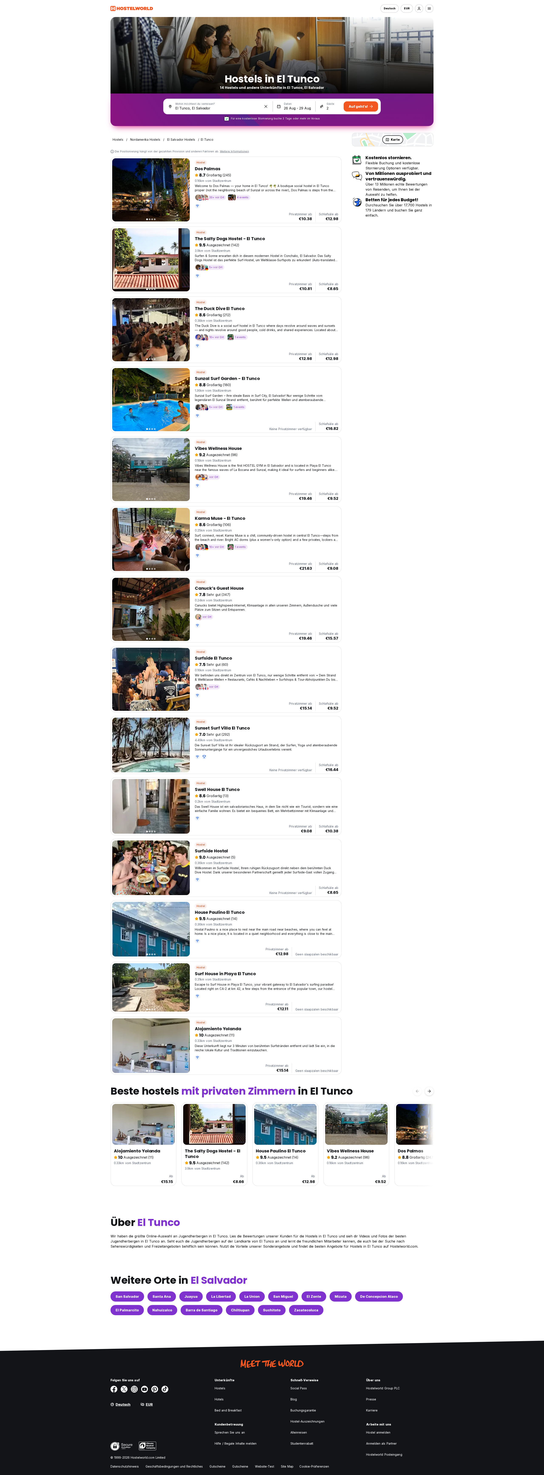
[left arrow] (417, 1091)
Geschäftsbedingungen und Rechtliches (174, 1466)
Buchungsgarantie (303, 1410)
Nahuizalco (162, 1310)
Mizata (341, 1296)
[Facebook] (113, 1389)
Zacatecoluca (306, 1310)
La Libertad (221, 1296)
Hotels (219, 1399)
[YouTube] (144, 1389)
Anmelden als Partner (381, 1443)
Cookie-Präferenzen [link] (314, 1466)
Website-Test (264, 1466)
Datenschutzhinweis (124, 1466)
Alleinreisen (298, 1432)
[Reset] (266, 106)
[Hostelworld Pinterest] (154, 1389)
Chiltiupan (240, 1310)
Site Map (287, 1466)
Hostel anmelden (378, 1432)
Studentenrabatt (301, 1443)
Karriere (372, 1410)
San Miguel (283, 1296)
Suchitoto (271, 1310)
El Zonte (314, 1296)
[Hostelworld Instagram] (134, 1389)
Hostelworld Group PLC (383, 1388)
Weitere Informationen (234, 151)
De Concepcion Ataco (379, 1296)
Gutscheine (217, 1466)
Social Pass (298, 1388)
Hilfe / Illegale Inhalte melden (235, 1443)
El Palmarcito (127, 1310)
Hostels (220, 1388)
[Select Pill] (419, 8)
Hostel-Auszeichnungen (307, 1421)
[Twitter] (124, 1389)
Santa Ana (162, 1296)
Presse (371, 1399)
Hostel (201, 162)
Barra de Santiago (201, 1310)
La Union (252, 1296)
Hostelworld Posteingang (384, 1454)
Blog (293, 1399)
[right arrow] (429, 1091)
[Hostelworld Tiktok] (165, 1389)
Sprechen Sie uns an (230, 1432)
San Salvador (127, 1296)
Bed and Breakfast (228, 1410)
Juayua (191, 1296)
